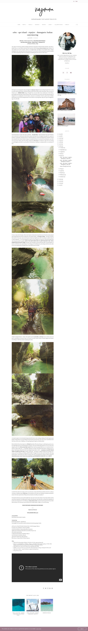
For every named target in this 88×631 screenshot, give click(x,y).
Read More (67, 63)
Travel (30, 24)
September (62, 149)
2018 (60, 142)
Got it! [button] (82, 628)
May (61, 169)
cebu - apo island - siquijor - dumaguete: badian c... (66, 161)
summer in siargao (47, 613)
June (61, 155)
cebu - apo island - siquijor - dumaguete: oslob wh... (66, 158)
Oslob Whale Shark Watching (39, 40)
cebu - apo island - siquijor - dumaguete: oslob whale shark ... (18, 614)
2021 (60, 136)
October (62, 147)
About (50, 24)
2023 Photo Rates (59, 24)
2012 (60, 185)
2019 (60, 140)
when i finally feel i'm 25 (65, 166)
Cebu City (22, 40)
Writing (37, 24)
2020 (60, 138)
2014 (60, 181)
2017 (60, 144)
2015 (60, 179)
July (61, 153)
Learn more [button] (38, 628)
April (61, 171)
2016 (60, 146)
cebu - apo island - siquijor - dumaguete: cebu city (33, 613)
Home (19, 24)
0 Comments (35, 37)
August (62, 151)
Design (43, 24)
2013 (60, 183)
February (62, 174)
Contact (67, 24)
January (62, 176)
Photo (24, 24)
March (61, 172)
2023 (60, 134)
